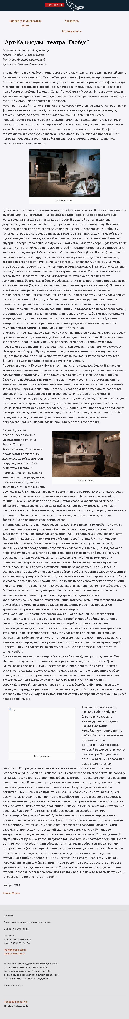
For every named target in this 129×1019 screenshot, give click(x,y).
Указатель (72, 20)
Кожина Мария (11, 893)
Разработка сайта (15, 1001)
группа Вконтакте (14, 953)
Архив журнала (71, 31)
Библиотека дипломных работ (25, 23)
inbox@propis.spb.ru (15, 949)
